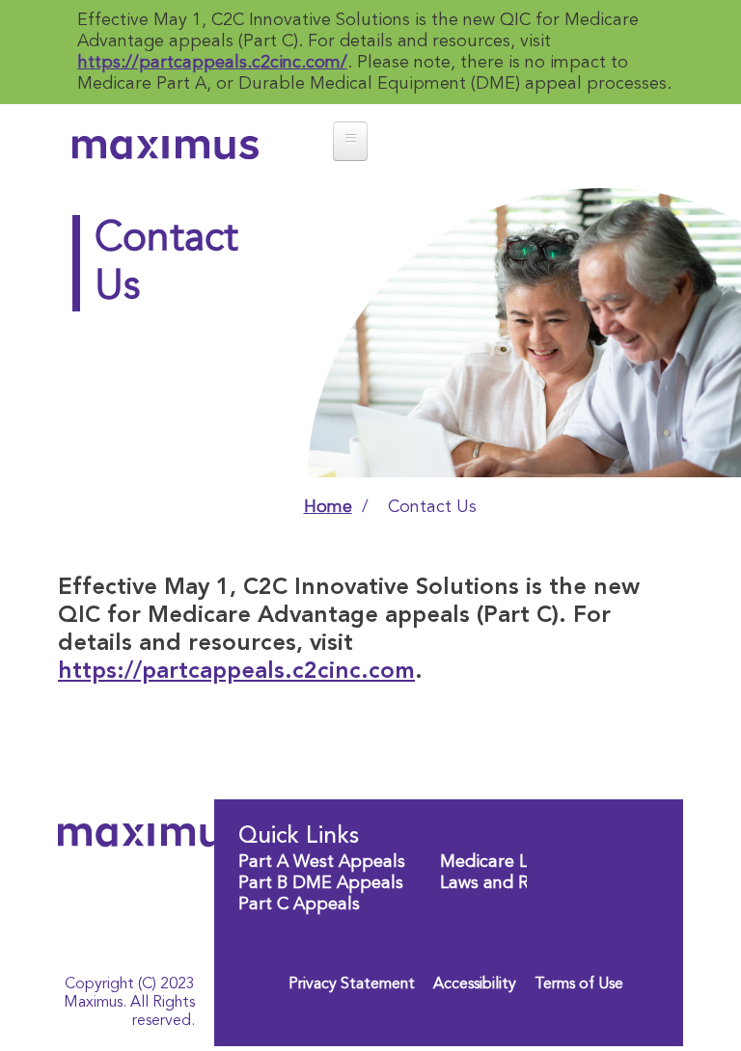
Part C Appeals (299, 904)
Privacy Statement (351, 984)
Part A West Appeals (321, 862)
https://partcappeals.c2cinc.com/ (212, 62)
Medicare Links (499, 862)
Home (328, 507)
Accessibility (474, 984)
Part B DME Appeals (320, 883)
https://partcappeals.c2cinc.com (236, 672)
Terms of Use (579, 984)
